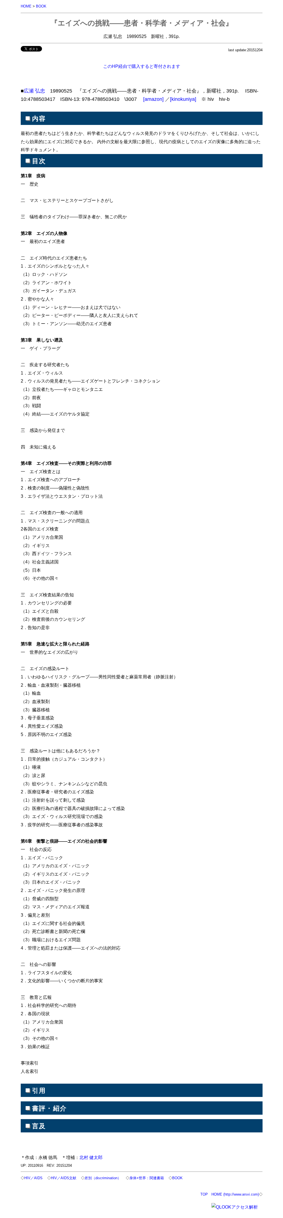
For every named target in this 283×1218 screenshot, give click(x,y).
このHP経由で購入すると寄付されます (141, 66)
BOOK (41, 6)
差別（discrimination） (103, 1178)
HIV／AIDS (33, 1178)
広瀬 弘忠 (34, 91)
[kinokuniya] (183, 99)
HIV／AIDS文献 (63, 1178)
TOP (204, 1194)
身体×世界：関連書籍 (146, 1178)
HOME (26, 6)
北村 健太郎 (91, 1157)
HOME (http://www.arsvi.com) (235, 1194)
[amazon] (153, 99)
